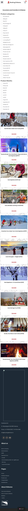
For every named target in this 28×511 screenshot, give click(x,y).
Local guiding (6, 40)
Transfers (6, 75)
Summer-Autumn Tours (9, 72)
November (6, 106)
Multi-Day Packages (8, 44)
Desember (6, 109)
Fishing (5, 25)
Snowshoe (6, 70)
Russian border (7, 58)
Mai (4, 92)
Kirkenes (5, 35)
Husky (5, 30)
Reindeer (5, 54)
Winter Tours (6, 77)
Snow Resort (6, 65)
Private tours (6, 51)
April (5, 90)
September (6, 102)
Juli (4, 97)
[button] (2, 2)
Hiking (5, 28)
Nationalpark (6, 47)
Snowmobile (6, 68)
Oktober (5, 104)
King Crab (6, 32)
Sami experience (7, 61)
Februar (5, 85)
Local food (6, 37)
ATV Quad (6, 16)
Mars (5, 88)
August (5, 99)
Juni (4, 95)
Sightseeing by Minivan (9, 63)
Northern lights (7, 49)
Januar (5, 83)
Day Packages (7, 23)
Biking (5, 18)
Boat (5, 21)
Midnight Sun (6, 42)
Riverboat (6, 56)
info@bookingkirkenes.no (7, 432)
